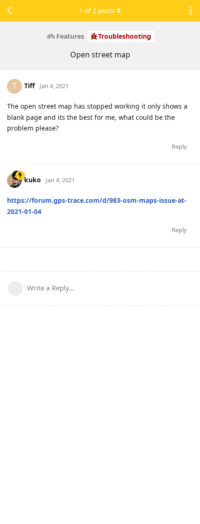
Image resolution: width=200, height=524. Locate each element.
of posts (97, 10)
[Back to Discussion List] (9, 10)
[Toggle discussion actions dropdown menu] (190, 10)
